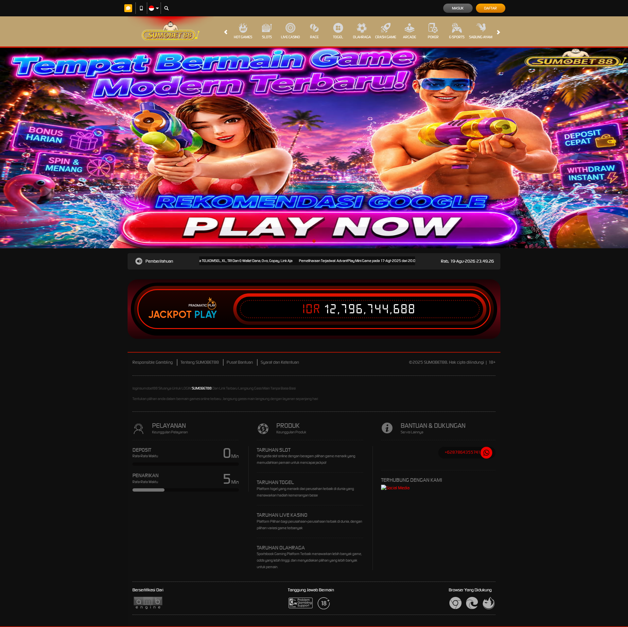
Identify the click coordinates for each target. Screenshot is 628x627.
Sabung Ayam (480, 37)
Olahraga (362, 37)
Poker (433, 37)
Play (205, 315)
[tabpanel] (314, 148)
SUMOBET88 (202, 388)
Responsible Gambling (152, 362)
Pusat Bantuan (240, 362)
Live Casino (290, 37)
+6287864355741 (462, 452)
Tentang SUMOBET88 (200, 362)
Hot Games (243, 37)
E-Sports (456, 37)
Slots (267, 37)
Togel (338, 37)
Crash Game (385, 37)
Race (314, 37)
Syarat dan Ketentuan (280, 362)
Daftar (490, 8)
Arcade (409, 37)
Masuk (457, 8)
